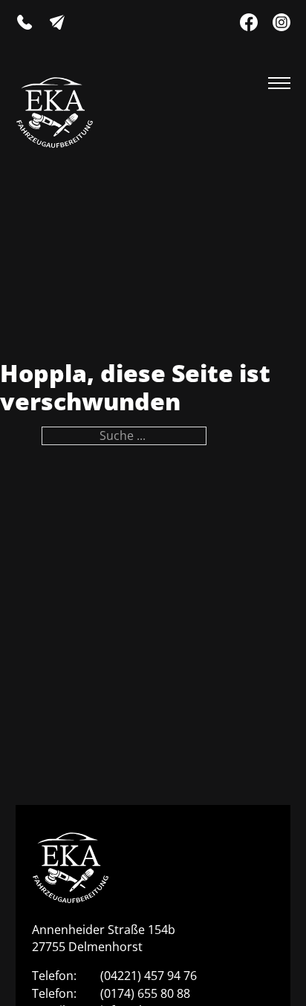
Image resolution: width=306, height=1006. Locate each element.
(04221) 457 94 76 (148, 975)
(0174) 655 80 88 (145, 993)
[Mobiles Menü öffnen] (279, 83)
